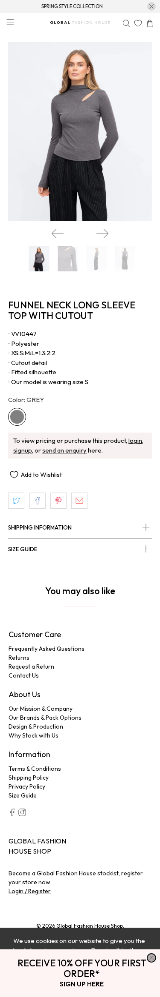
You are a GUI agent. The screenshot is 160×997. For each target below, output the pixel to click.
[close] (151, 958)
